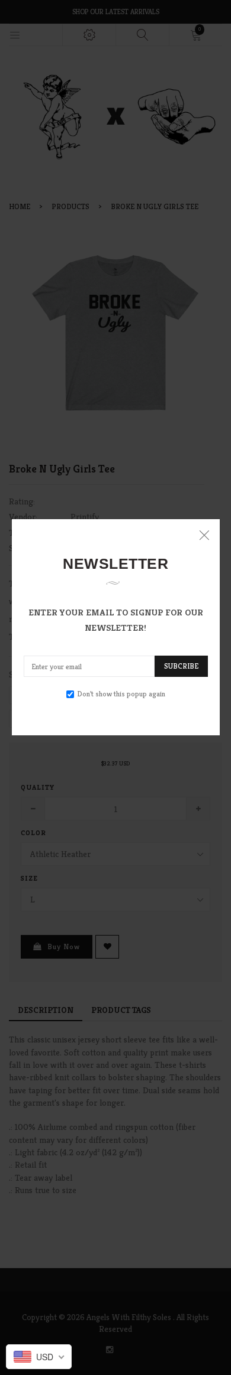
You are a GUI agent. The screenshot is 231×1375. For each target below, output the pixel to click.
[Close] (204, 534)
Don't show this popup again (121, 694)
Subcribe (181, 666)
